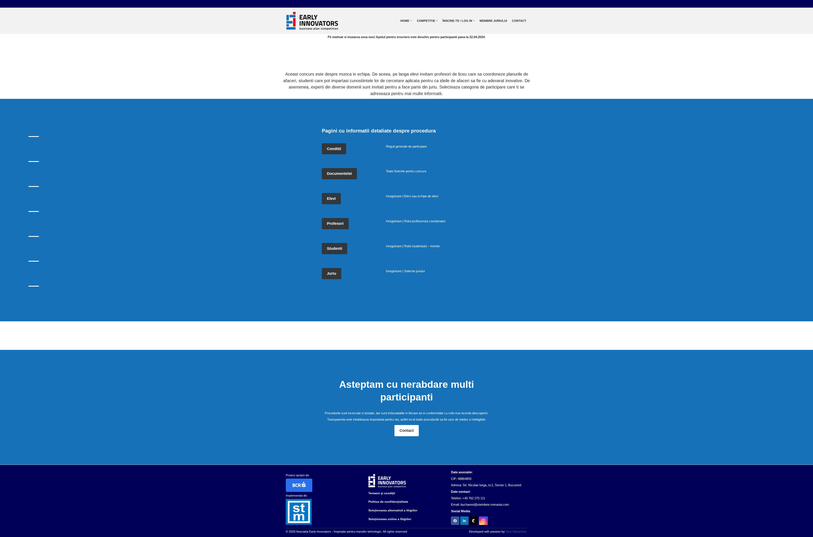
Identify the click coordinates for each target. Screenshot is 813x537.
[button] (411, 20)
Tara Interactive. (516, 531)
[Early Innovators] (312, 20)
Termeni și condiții (381, 493)
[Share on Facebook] (455, 520)
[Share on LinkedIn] (464, 520)
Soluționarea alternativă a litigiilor (392, 510)
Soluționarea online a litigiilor (389, 519)
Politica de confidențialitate (388, 501)
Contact (519, 20)
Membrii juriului (493, 20)
